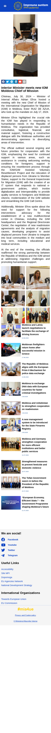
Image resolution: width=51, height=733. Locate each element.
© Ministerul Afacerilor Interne (25, 621)
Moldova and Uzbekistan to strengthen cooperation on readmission (36, 406)
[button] (5, 6)
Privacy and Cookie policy (25, 615)
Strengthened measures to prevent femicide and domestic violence (34, 464)
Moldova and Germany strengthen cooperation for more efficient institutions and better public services (34, 445)
